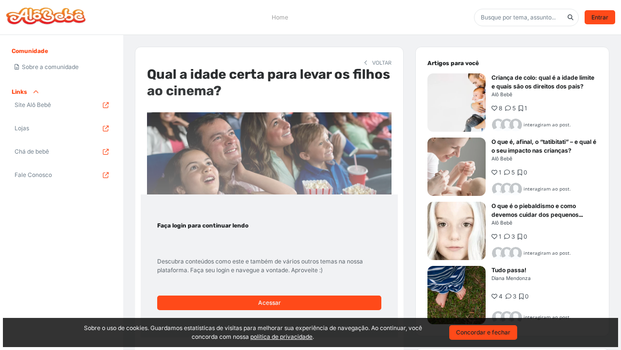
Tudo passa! (508, 270)
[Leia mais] (456, 102)
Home (280, 17)
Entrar (599, 17)
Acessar (269, 302)
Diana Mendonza (511, 278)
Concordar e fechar (483, 332)
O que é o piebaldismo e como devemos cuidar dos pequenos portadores (535, 214)
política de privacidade (281, 336)
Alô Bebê (501, 94)
